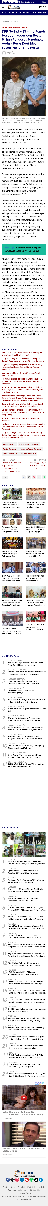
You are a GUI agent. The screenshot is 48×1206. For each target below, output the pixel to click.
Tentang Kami (9, 1187)
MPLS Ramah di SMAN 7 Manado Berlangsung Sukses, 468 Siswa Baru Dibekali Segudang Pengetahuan (23, 973)
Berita (4, 27)
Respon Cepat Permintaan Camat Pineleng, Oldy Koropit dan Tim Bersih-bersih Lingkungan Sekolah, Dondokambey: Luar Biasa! (26, 1028)
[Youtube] (27, 1180)
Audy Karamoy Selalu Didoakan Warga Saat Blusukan (21, 419)
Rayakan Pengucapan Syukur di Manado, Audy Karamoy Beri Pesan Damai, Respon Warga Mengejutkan (22, 366)
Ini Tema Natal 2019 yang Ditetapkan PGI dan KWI (27, 710)
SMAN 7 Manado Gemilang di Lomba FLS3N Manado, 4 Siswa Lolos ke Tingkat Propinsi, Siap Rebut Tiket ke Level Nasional (26, 1001)
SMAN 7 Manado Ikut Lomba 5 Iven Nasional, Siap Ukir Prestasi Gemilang (27, 1010)
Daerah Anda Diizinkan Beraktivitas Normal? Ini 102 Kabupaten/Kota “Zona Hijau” (27, 673)
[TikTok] (36, 1180)
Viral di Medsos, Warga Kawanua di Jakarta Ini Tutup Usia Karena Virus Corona (26, 700)
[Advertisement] (24, 796)
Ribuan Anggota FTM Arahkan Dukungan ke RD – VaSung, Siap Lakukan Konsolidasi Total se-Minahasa (23, 381)
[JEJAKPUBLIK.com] (13, 7)
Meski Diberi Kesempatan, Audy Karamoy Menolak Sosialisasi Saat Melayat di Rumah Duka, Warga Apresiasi (23, 426)
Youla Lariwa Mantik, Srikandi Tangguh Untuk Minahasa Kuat (21, 374)
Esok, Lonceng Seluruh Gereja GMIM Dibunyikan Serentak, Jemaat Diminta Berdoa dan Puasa (24, 682)
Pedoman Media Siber (17, 1190)
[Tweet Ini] (29, 477)
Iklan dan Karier (24, 1193)
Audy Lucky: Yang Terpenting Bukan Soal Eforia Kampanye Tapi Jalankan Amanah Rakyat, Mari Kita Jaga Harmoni (22, 389)
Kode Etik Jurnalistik (36, 1187)
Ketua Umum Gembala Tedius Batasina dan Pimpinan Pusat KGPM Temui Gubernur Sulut (35, 602)
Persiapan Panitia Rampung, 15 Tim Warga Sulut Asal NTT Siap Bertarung (11, 529)
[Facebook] (8, 1180)
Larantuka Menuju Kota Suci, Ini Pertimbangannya (21, 691)
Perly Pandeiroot (10, 454)
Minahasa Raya (14, 27)
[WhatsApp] (31, 1180)
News (23, 27)
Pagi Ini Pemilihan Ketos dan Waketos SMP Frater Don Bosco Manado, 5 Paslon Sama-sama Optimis (36, 578)
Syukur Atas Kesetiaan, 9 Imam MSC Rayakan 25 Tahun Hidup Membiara (35, 504)
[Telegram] (41, 1180)
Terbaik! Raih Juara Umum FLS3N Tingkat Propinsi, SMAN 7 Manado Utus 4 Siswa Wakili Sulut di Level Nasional (35, 553)
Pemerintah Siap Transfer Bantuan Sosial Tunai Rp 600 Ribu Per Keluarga (25, 664)
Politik (28, 27)
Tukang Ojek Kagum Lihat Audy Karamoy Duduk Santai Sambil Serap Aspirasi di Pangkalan (22, 405)
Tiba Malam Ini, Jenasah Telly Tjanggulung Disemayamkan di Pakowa (26, 746)
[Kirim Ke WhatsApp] (44, 477)
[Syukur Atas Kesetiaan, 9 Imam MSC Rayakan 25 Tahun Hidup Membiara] (36, 494)
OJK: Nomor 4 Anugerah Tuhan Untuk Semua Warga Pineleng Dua (25, 1065)
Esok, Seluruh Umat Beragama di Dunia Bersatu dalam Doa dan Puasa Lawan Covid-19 (24, 756)
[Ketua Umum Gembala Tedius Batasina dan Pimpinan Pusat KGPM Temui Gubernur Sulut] (36, 592)
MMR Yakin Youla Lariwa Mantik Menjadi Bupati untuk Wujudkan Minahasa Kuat (22, 353)
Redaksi (10, 52)
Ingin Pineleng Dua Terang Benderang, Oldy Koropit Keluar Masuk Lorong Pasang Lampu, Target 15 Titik (26, 1019)
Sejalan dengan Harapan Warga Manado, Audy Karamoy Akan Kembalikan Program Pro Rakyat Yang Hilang (23, 412)
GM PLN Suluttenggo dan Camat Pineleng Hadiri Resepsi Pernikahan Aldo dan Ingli (25, 982)
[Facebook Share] (24, 477)
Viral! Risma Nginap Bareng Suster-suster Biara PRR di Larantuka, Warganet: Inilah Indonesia (25, 728)
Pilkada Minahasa (28, 454)
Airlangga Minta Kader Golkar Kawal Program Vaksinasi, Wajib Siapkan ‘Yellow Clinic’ (25, 737)
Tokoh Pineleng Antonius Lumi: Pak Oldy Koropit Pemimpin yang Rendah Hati (26, 1056)
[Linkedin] (22, 1180)
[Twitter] (12, 1180)
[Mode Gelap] (40, 7)
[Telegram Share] (39, 477)
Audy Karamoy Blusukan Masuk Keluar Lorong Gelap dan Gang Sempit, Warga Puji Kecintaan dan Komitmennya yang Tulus (23, 434)
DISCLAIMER (35, 1190)
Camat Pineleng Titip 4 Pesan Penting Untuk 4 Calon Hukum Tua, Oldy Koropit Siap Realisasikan (27, 1037)
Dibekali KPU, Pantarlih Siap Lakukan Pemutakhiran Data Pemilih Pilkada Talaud (11, 466)
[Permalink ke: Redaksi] (4, 52)
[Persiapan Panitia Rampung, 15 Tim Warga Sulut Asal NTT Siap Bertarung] (12, 519)
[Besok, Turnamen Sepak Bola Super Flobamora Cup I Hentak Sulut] (12, 543)
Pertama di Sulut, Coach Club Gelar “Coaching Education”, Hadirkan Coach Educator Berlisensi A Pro (12, 602)
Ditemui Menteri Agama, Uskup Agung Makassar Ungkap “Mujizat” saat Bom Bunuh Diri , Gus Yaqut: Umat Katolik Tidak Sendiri (27, 719)
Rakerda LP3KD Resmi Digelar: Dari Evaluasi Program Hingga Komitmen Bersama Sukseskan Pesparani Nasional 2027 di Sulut (35, 529)
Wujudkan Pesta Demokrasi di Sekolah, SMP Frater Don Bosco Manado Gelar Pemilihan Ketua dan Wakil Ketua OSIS (11, 631)
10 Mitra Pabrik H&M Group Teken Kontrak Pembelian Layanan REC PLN (26, 765)
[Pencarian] (44, 7)
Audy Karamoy (9, 444)
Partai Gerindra (9, 449)
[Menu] (3, 7)
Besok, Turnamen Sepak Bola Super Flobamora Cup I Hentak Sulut (9, 553)
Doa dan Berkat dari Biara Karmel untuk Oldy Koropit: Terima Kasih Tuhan (25, 1047)
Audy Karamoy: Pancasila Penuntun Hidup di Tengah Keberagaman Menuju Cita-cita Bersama (23, 359)
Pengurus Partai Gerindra (30, 449)
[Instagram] (17, 1180)
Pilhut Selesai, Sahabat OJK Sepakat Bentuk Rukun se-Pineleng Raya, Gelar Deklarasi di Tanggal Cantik (26, 991)
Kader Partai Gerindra (28, 444)
